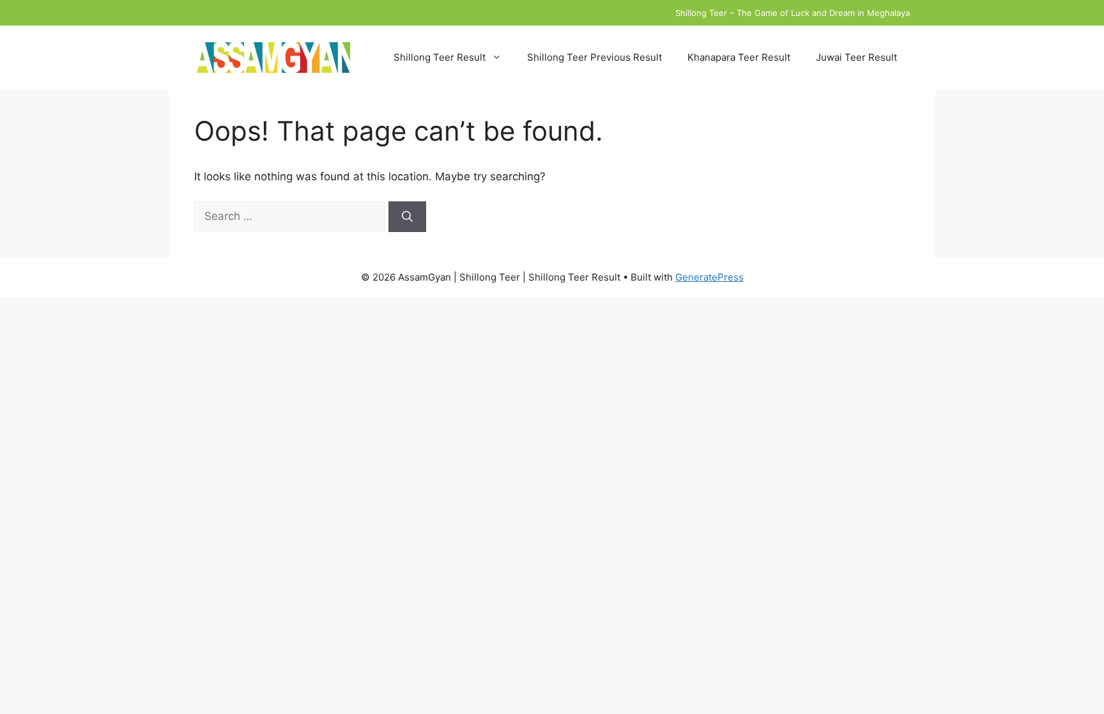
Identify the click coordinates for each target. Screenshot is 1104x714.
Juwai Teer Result (856, 57)
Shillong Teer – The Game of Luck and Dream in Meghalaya (792, 13)
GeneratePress (709, 277)
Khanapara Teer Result (738, 57)
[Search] (407, 216)
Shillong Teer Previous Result (594, 57)
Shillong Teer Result (440, 57)
